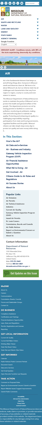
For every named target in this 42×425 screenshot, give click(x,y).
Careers (3, 293)
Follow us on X (2, 3)
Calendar (4, 359)
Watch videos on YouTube (14, 3)
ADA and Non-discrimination (21, 398)
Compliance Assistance (8, 314)
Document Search (7, 365)
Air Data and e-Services (17, 145)
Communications (6, 296)
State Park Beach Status (8, 347)
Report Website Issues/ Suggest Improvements (16, 389)
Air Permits (10, 201)
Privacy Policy (21, 403)
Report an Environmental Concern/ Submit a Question (18, 386)
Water (4, 25)
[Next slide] (38, 62)
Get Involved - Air (14, 172)
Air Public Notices (13, 227)
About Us (10, 187)
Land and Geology (10, 29)
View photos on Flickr (18, 3)
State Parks (6, 35)
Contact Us (4, 305)
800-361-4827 (18, 264)
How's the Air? (13, 141)
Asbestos (9, 207)
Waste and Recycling (11, 22)
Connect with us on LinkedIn (10, 3)
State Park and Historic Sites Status (12, 350)
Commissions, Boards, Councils (11, 299)
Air (2, 19)
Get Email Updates (7, 371)
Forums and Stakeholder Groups (11, 302)
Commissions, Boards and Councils (19, 224)
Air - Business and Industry (18, 149)
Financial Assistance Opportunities (12, 320)
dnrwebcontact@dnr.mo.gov (17, 266)
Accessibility (21, 396)
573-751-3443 (15, 261)
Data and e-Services (7, 368)
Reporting (4, 329)
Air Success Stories (15, 183)
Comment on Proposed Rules (10, 382)
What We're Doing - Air (17, 168)
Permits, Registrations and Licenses (12, 326)
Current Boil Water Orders (9, 341)
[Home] (16, 16)
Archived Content (21, 405)
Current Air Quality (13, 210)
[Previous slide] (3, 62)
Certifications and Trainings (9, 317)
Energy (4, 32)
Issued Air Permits (13, 218)
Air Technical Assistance (15, 204)
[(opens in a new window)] (21, 277)
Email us (22, 3)
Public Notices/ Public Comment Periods (14, 362)
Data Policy (21, 401)
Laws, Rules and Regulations (10, 323)
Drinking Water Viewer (8, 344)
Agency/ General (9, 38)
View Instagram (6, 3)
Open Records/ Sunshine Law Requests (14, 374)
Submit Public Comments (9, 392)
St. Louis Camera (12, 221)
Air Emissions (11, 198)
